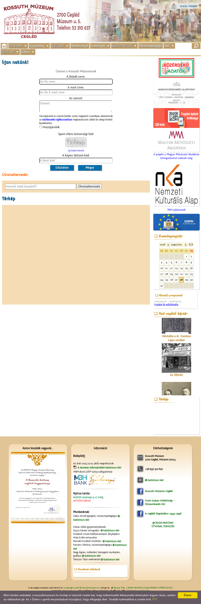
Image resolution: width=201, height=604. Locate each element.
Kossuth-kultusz (122, 45)
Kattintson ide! (111, 530)
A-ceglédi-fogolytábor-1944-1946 (163, 513)
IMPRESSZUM (165, 588)
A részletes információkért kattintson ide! (100, 467)
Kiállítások (57, 45)
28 (181, 279)
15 (186, 268)
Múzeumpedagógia (150, 45)
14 (181, 268)
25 (166, 279)
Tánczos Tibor (119, 588)
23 (191, 274)
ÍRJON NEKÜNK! (135, 588)
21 (181, 274)
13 (176, 268)
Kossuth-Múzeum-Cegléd (159, 491)
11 (166, 268)
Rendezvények (80, 45)
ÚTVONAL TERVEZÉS (163, 526)
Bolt (167, 45)
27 (176, 279)
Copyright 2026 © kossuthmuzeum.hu (82, 588)
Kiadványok (98, 45)
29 (186, 279)
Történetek (15, 45)
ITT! (154, 599)
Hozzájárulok (51, 127)
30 (191, 279)
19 (171, 274)
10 (161, 268)
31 (161, 285)
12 (171, 268)
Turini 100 (7, 52)
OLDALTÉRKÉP (150, 588)
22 (186, 274)
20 (176, 274)
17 (161, 274)
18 (166, 274)
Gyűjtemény (36, 45)
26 (171, 279)
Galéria (25, 52)
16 (191, 268)
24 (161, 279)
